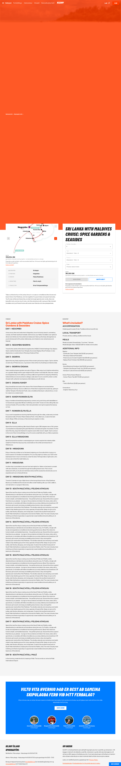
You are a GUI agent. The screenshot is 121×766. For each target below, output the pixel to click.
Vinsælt (36, 3)
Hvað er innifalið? (10, 264)
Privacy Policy (93, 760)
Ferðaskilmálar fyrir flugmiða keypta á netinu (86, 763)
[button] (88, 246)
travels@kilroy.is (30, 762)
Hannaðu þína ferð (47, 3)
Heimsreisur (28, 3)
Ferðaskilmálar (67, 763)
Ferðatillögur (17, 3)
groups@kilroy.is (11, 764)
